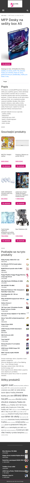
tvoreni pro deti (22, 430)
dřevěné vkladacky (9, 402)
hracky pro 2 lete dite (16, 407)
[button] (26, 30)
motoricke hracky (14, 419)
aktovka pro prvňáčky (18, 385)
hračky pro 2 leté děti (16, 409)
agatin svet (7, 385)
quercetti (7, 427)
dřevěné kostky (21, 399)
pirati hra (8, 424)
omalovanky (20, 422)
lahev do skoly (12, 416)
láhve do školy (4, 419)
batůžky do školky (6, 71)
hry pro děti (12, 411)
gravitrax (8, 405)
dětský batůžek (11, 399)
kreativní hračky (13, 414)
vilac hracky (6, 432)
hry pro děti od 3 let (21, 411)
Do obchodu (6, 64)
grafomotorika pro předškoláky (10, 74)
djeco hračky (11, 392)
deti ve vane (15, 390)
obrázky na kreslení (11, 422)
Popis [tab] (5, 81)
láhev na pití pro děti (24, 416)
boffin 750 (16, 71)
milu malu (3, 15)
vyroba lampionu (17, 432)
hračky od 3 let (6, 409)
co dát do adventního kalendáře (17, 388)
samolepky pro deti (16, 427)
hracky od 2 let (16, 405)
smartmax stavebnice (11, 430)
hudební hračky (4, 414)
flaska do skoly (18, 72)
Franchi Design (20, 481)
